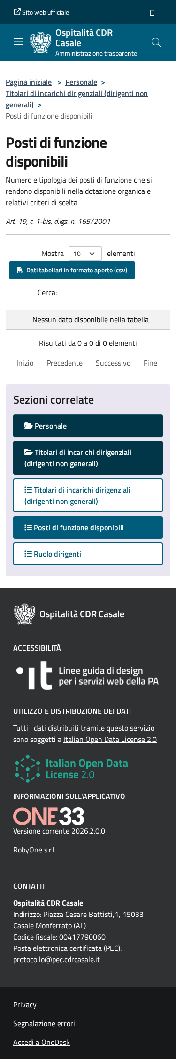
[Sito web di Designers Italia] (88, 675)
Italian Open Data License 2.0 (110, 739)
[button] (152, 12)
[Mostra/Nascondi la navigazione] (18, 41)
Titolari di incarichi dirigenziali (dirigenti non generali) (77, 457)
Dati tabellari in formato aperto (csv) (75, 270)
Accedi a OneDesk (41, 1042)
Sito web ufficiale (45, 12)
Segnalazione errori (44, 1023)
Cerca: (47, 292)
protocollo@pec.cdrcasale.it (56, 959)
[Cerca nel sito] (156, 42)
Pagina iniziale (29, 82)
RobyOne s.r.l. (34, 849)
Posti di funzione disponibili (87, 527)
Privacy (25, 1004)
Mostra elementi (88, 253)
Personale (81, 82)
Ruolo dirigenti (56, 553)
